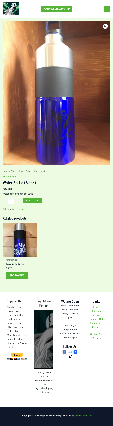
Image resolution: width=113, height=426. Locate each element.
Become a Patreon (94, 325)
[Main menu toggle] (107, 9)
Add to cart (32, 200)
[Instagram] (75, 352)
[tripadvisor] (70, 352)
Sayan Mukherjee (83, 415)
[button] (56, 9)
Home (6, 171)
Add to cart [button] (17, 275)
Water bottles (17, 171)
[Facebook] (64, 352)
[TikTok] (70, 356)
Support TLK (96, 319)
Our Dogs (96, 315)
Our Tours (96, 311)
